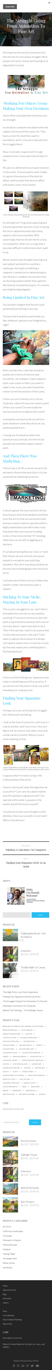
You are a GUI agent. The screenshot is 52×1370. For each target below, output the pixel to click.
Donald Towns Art (28, 1038)
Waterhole (31, 1090)
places (6, 1072)
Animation (7, 1298)
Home (5, 1285)
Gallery (6, 1302)
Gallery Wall (9, 1049)
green (5, 1056)
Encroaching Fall (11, 1041)
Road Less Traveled (36, 1075)
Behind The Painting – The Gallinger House (23, 1010)
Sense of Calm (9, 1079)
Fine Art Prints (25, 1045)
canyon (28, 1034)
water (5, 1090)
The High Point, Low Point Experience (20, 992)
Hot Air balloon (20, 1064)
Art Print (7, 1226)
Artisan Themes (33, 1361)
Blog (4, 1294)
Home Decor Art (10, 1060)
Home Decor (35, 1056)
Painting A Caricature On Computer (19, 1006)
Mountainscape (10, 1244)
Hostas (6, 1064)
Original (6, 1249)
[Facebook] (14, 1365)
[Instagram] (18, 1365)
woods (42, 1094)
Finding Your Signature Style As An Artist (21, 996)
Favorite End (29, 1041)
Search (35, 1122)
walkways (35, 1087)
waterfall (17, 1090)
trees (24, 1087)
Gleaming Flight (10, 1053)
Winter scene (9, 1094)
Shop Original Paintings (12, 1319)
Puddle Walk (28, 1072)
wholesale (7, 1267)
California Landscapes (13, 1231)
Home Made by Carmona (32, 1060)
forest (39, 1045)
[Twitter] (32, 1365)
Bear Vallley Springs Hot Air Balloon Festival (23, 1026)
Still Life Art (24, 1079)
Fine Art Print (9, 1045)
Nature (27, 1068)
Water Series (9, 1263)
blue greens (26, 1030)
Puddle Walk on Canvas (13, 1075)
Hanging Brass (19, 1056)
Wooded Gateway (27, 1094)
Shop (5, 1311)
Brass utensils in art (12, 1034)
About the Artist (9, 1290)
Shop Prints (7, 1324)
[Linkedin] (23, 1365)
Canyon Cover (9, 1038)
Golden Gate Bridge (31, 1053)
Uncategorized (10, 1258)
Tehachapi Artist (10, 1087)
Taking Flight (29, 1083)
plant (15, 1072)
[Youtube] (37, 1365)
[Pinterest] (27, 1365)
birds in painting (10, 1030)
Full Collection (8, 1315)
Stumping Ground (11, 1083)
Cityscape (7, 1235)
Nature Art (40, 1068)
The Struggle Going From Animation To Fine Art (25, 1001)
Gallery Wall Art (26, 1049)
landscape (36, 1064)
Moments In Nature (11, 1068)
